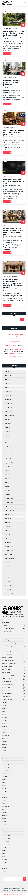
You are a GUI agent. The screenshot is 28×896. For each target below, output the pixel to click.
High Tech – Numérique (8, 660)
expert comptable (10, 345)
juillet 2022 (8, 566)
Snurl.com (20, 356)
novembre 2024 (9, 455)
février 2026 (8, 395)
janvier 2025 (8, 447)
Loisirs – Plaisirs (6, 669)
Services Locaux (9, 225)
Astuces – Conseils (6, 631)
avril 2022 (7, 578)
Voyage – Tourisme (7, 699)
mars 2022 (7, 582)
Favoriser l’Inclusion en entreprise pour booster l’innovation (12, 82)
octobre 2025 (8, 411)
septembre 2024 (9, 463)
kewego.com (14, 357)
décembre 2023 (9, 498)
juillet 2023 (8, 518)
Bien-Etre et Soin (6, 634)
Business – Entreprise (11, 77)
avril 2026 (7, 387)
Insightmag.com (13, 356)
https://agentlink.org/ (17, 349)
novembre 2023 (9, 502)
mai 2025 (7, 431)
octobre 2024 (8, 459)
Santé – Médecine (6, 681)
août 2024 (7, 467)
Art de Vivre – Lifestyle (11, 28)
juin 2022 (7, 570)
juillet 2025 (8, 423)
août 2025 (7, 419)
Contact (24, 890)
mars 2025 (7, 439)
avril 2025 (7, 435)
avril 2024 (7, 482)
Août (23, 25)
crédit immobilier (15, 341)
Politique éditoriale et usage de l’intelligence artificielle (14, 894)
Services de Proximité (11, 276)
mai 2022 (7, 574)
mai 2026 (7, 383)
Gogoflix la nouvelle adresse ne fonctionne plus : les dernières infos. (13, 132)
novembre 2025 (9, 407)
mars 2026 (8, 391)
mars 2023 (7, 534)
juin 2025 (7, 427)
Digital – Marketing (7, 646)
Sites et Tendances (10, 127)
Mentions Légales (15, 890)
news (7, 337)
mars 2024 (8, 486)
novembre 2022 (9, 550)
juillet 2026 (8, 375)
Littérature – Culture (7, 666)
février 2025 (8, 443)
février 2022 (8, 586)
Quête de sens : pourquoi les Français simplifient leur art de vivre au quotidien (13, 33)
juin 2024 (7, 474)
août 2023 (7, 514)
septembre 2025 (9, 415)
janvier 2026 (8, 399)
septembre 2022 (9, 558)
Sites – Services (6, 690)
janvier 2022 (8, 590)
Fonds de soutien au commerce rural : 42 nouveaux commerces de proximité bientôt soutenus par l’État (13, 283)
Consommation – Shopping (9, 643)
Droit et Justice (6, 649)
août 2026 (7, 371)
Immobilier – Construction (9, 663)
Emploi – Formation (7, 654)
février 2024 (8, 490)
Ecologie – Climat (6, 651)
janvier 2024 (8, 494)
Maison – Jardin (6, 672)
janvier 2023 (8, 542)
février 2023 (8, 538)
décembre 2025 (9, 403)
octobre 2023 (8, 506)
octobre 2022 (8, 554)
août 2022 (7, 562)
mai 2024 (7, 478)
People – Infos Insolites (8, 675)
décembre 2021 (9, 594)
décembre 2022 (9, 546)
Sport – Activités (6, 696)
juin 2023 (7, 522)
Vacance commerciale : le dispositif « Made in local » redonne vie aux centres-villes (13, 231)
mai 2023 (7, 526)
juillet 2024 (8, 470)
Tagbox (12, 353)
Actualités (4, 625)
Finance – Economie (7, 657)
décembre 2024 (9, 451)
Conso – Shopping (6, 640)
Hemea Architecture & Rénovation (14, 334)
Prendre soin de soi (7, 678)
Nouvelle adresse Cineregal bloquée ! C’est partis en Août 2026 (13, 181)
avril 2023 (7, 530)
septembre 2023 (9, 510)
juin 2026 (7, 379)
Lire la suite (7, 53)
